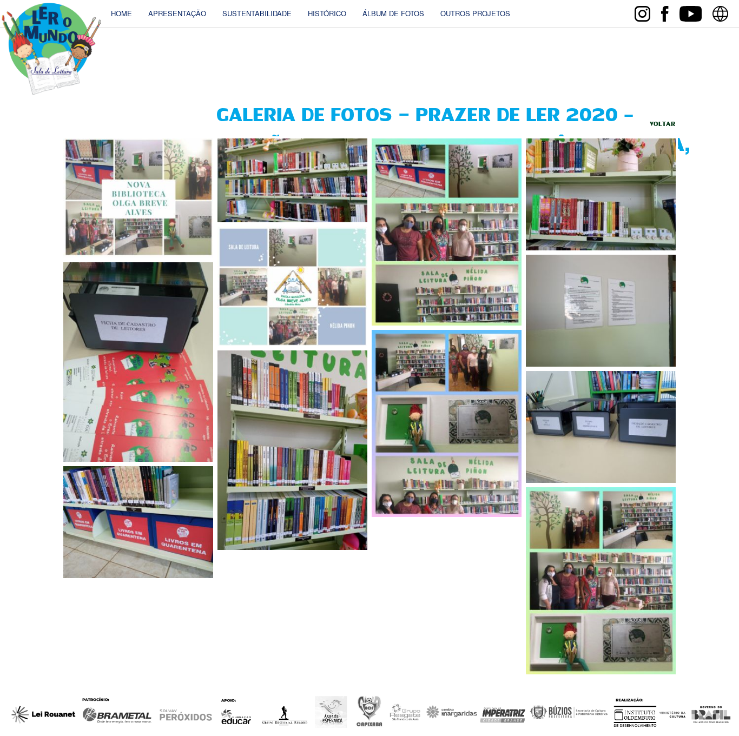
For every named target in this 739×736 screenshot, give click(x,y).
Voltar (662, 124)
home (121, 13)
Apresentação (177, 13)
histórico (327, 13)
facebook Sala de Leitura (664, 14)
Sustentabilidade (257, 13)
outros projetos (475, 13)
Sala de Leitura (51, 49)
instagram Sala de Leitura (642, 14)
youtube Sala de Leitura (690, 14)
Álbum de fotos (393, 13)
